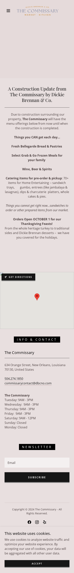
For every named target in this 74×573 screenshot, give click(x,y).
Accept (37, 563)
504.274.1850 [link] (14, 379)
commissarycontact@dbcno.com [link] (28, 383)
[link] (37, 10)
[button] (8, 10)
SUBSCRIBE (37, 477)
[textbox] (37, 463)
